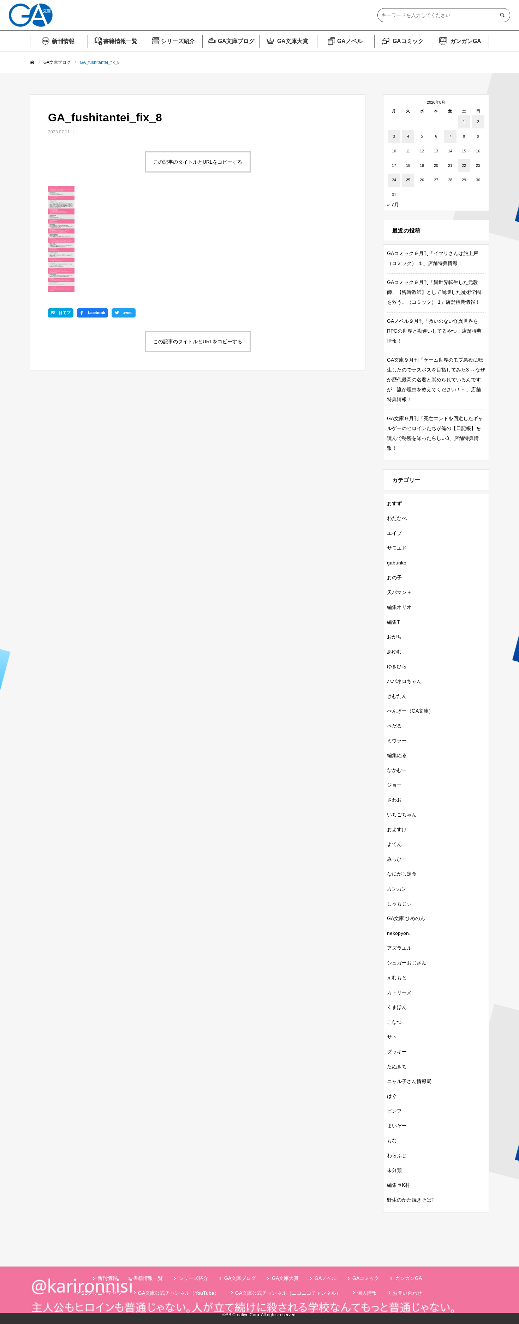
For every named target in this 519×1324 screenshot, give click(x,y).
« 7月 (393, 204)
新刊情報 (63, 41)
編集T (393, 622)
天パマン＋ (399, 592)
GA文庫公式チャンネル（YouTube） (178, 1293)
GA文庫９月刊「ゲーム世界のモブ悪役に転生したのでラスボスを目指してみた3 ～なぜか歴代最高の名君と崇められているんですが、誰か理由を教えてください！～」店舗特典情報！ (436, 379)
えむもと (397, 977)
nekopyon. (398, 933)
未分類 (394, 1170)
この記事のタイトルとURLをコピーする (197, 162)
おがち (394, 637)
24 (394, 180)
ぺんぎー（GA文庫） (410, 711)
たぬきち (397, 1066)
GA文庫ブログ (236, 41)
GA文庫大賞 (292, 41)
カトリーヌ (399, 992)
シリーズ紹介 (178, 41)
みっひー (397, 859)
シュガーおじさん (406, 963)
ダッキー (397, 1051)
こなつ (394, 1022)
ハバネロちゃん (404, 681)
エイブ (394, 533)
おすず (394, 503)
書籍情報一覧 (120, 41)
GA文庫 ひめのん (406, 918)
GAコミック (408, 41)
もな (392, 1140)
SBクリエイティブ (101, 1293)
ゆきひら (397, 666)
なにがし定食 (402, 874)
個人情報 (367, 1293)
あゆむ (394, 651)
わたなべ (397, 518)
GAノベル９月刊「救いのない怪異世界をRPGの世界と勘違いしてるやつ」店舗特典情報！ (434, 331)
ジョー (394, 785)
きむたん (397, 696)
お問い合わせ (407, 1293)
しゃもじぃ (399, 903)
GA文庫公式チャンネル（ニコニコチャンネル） (288, 1293)
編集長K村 (398, 1185)
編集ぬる (397, 755)
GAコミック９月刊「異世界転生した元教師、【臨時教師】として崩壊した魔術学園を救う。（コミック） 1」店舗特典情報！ (434, 292)
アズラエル (399, 948)
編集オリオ (399, 607)
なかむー (397, 770)
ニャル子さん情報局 (409, 1081)
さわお (394, 800)
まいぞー (397, 1126)
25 (408, 180)
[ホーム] (32, 62)
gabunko (396, 563)
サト (392, 1037)
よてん (394, 844)
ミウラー (397, 740)
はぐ (392, 1096)
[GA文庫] (31, 15)
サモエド (397, 548)
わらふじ (397, 1155)
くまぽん (397, 1007)
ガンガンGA (465, 41)
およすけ (397, 829)
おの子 (394, 577)
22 (464, 165)
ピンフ (394, 1111)
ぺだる (394, 725)
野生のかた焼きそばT (411, 1200)
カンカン (397, 888)
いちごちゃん (402, 814)
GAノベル (350, 41)
